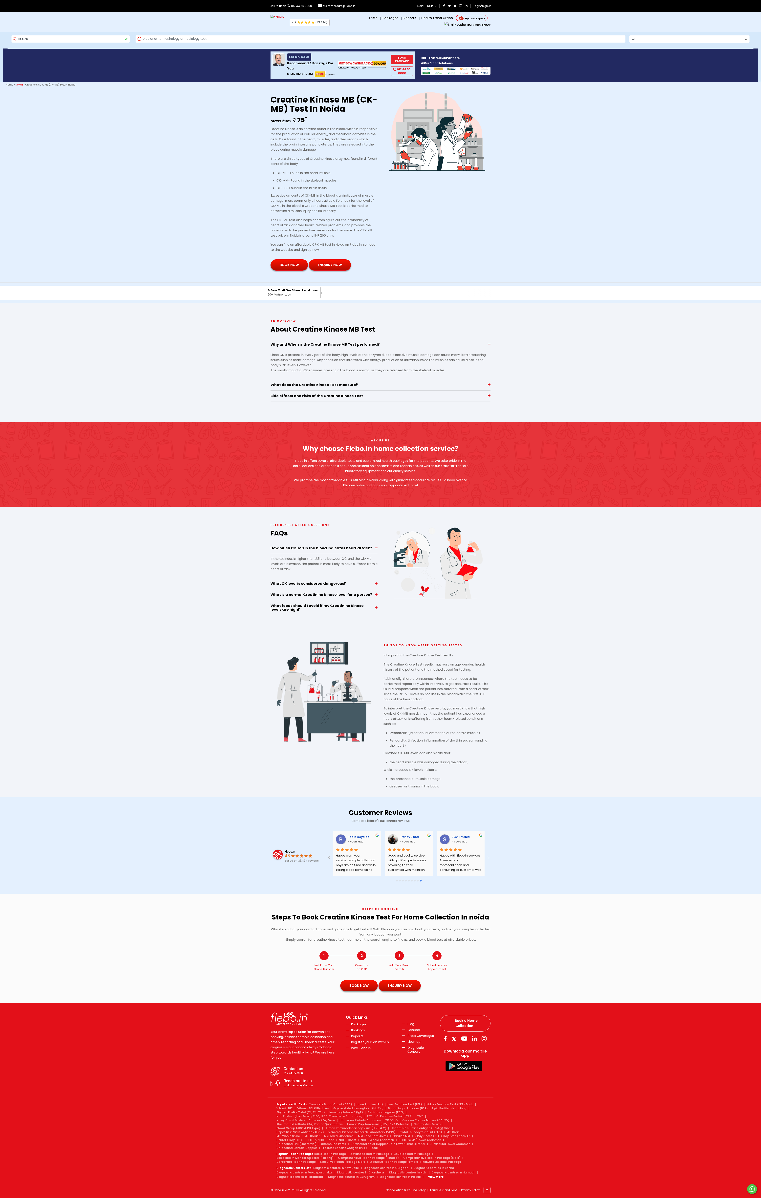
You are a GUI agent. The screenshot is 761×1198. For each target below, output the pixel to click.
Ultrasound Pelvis (333, 1144)
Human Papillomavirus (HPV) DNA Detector (378, 1124)
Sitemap (414, 1042)
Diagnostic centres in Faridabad (299, 1177)
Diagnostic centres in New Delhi (336, 1168)
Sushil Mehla (461, 837)
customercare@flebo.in (339, 6)
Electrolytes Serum (427, 1124)
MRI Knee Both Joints (373, 1136)
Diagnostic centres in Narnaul (452, 1172)
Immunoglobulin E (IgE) (346, 1112)
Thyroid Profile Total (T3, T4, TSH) (300, 1112)
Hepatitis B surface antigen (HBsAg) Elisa (420, 1128)
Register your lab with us (370, 1042)
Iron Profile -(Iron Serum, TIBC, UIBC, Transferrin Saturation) (319, 1116)
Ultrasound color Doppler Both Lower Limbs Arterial (388, 1144)
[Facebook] (445, 1038)
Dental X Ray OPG (289, 1140)
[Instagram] (484, 1038)
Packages (358, 1024)
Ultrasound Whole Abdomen (360, 1120)
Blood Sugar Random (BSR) (408, 1108)
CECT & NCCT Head (320, 1140)
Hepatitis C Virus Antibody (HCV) (300, 1132)
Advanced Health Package (369, 1154)
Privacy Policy (470, 1190)
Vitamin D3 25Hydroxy (313, 1108)
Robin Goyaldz (358, 837)
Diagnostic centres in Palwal (400, 1177)
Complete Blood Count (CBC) (330, 1104)
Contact (414, 1030)
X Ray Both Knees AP (455, 1136)
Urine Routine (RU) (370, 1104)
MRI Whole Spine (288, 1136)
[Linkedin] (474, 1038)
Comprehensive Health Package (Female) (368, 1158)
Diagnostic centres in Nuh (407, 1172)
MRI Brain (453, 1132)
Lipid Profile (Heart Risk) (449, 1108)
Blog (410, 1024)
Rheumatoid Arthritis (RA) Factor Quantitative (309, 1124)
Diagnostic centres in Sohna (434, 1168)
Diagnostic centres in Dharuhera (360, 1172)
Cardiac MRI (401, 1136)
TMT (420, 1116)
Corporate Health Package (296, 1162)
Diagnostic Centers (415, 1049)
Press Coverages (420, 1036)
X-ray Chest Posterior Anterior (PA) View (305, 1120)
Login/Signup (482, 6)
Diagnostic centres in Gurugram (351, 1177)
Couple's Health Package (412, 1154)
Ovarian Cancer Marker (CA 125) (425, 1120)
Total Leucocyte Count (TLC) (421, 1132)
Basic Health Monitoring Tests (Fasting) (305, 1158)
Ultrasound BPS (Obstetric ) (296, 1144)
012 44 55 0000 (301, 6)
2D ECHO (391, 1120)
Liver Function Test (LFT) (404, 1104)
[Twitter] (454, 1038)
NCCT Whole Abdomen (377, 1140)
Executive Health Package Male (342, 1162)
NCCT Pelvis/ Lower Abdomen (420, 1140)
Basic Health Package (330, 1154)
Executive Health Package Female (394, 1162)
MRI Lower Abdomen (339, 1136)
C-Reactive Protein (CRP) (394, 1116)
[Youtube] (464, 1038)
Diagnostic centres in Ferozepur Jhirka (304, 1172)
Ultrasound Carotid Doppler (296, 1148)
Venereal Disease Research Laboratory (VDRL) (362, 1132)
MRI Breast (312, 1136)
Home (9, 84)
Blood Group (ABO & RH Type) (298, 1128)
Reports (357, 1036)
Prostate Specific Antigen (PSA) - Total (350, 1148)
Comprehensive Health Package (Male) (431, 1158)
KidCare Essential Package (442, 1162)
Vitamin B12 (284, 1108)
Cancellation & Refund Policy (406, 1190)
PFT (369, 1116)
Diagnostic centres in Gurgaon (386, 1168)
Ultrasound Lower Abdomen (450, 1144)
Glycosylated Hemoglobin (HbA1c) (358, 1108)
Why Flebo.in (361, 1048)
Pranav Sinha (409, 837)
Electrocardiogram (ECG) (385, 1112)
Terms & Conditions (443, 1190)
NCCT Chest (347, 1140)
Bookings (358, 1030)
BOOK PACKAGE (402, 59)
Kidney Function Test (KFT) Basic (449, 1104)
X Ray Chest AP (425, 1136)
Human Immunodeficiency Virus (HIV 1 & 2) (355, 1128)
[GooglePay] (464, 1066)
